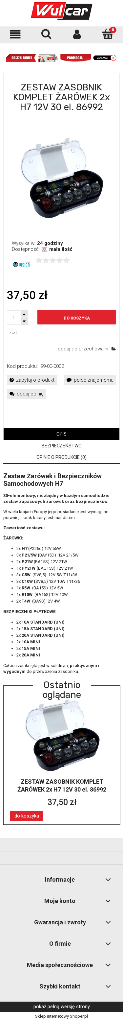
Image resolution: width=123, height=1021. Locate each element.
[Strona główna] (61, 11)
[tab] (61, 434)
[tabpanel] (61, 573)
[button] (15, 34)
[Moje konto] (77, 34)
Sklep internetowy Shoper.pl (61, 1016)
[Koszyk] (107, 34)
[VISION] (21, 264)
